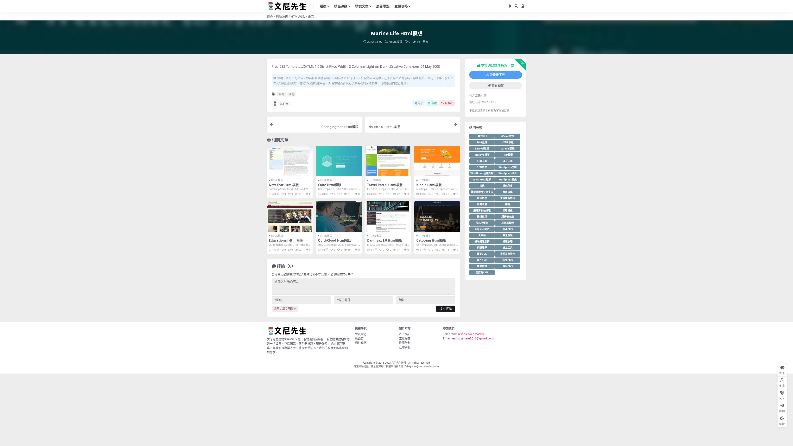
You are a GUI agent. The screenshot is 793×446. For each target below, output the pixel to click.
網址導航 (361, 343)
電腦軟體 (482, 266)
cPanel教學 (507, 136)
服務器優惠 (482, 223)
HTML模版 (298, 16)
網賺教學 (482, 247)
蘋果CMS (482, 254)
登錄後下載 (497, 74)
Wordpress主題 (508, 167)
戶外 (281, 94)
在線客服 (405, 347)
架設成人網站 (482, 229)
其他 (482, 185)
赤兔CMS (507, 260)
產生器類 (508, 235)
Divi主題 (482, 142)
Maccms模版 (482, 155)
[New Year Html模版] (290, 161)
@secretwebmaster (471, 334)
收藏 (434, 103)
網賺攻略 (508, 241)
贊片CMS (482, 260)
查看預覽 (497, 85)
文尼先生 (285, 103)
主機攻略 (401, 6)
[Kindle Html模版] (437, 161)
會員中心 (361, 334)
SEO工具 (482, 161)
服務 (323, 6)
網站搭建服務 (482, 241)
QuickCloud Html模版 (334, 240)
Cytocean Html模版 (431, 240)
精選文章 (361, 6)
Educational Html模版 (286, 240)
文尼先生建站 (398, 362)
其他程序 (508, 185)
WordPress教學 (482, 179)
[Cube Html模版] (339, 161)
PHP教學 (508, 155)
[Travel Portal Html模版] (388, 161)
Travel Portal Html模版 (384, 185)
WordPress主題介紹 (482, 173)
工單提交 (405, 338)
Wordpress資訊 (508, 179)
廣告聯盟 (382, 6)
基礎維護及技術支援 (482, 192)
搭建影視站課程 (482, 210)
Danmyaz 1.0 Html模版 (384, 240)
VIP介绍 (404, 334)
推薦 (507, 204)
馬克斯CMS (482, 272)
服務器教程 (507, 223)
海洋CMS (507, 229)
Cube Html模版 (329, 185)
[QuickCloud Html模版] (339, 216)
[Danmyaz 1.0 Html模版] (388, 216)
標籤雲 (359, 338)
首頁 (270, 16)
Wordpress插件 (508, 173)
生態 (291, 94)
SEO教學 (482, 167)
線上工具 (508, 247)
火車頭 (482, 235)
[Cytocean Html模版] (437, 216)
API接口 (482, 136)
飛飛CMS (507, 266)
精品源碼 (340, 6)
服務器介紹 (507, 216)
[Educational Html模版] (290, 216)
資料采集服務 (507, 254)
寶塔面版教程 (507, 198)
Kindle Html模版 (429, 185)
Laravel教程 (482, 148)
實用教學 (508, 192)
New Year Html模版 (284, 185)
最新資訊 (508, 210)
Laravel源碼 (508, 148)
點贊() (449, 103)
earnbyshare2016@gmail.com (473, 338)
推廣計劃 (405, 343)
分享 (420, 103)
